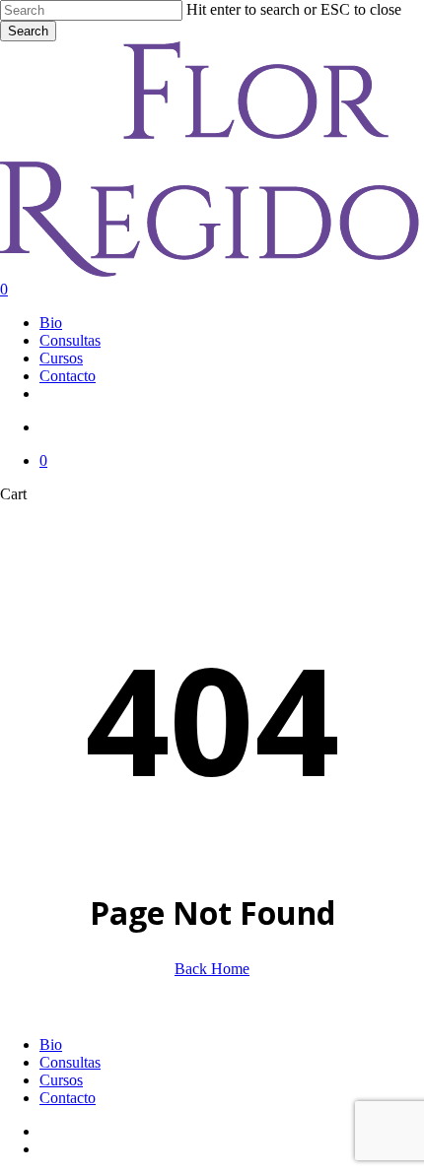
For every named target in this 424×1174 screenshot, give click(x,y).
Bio (50, 1044)
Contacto (67, 1097)
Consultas (70, 1062)
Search (28, 31)
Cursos (61, 1080)
